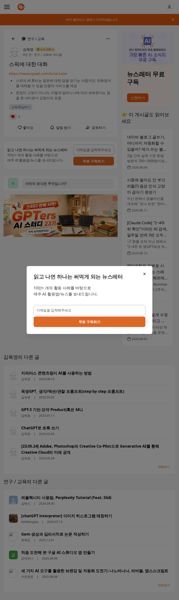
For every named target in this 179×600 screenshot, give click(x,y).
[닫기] (144, 274)
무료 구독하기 (89, 321)
